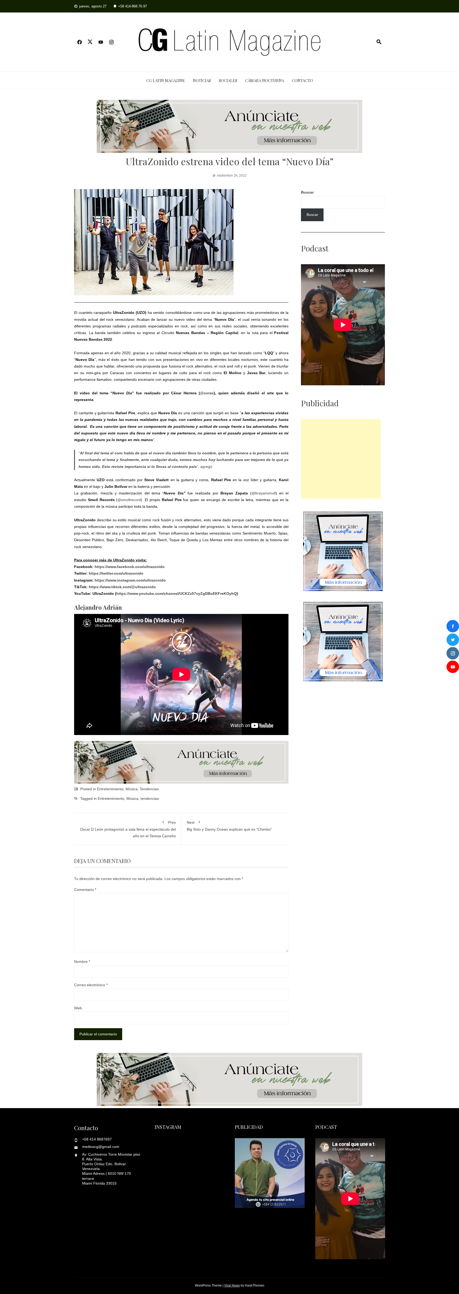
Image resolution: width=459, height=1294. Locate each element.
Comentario (85, 889)
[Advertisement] (341, 459)
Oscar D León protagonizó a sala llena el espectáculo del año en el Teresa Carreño (128, 829)
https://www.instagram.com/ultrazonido (130, 580)
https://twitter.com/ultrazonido (116, 573)
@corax (207, 393)
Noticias (202, 80)
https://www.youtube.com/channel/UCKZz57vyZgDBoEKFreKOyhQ (176, 593)
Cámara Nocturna (264, 80)
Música (132, 789)
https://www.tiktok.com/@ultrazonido (122, 587)
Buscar (307, 192)
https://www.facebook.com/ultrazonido (130, 567)
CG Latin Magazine (165, 80)
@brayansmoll (264, 493)
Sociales (228, 80)
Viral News (232, 1285)
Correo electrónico (91, 985)
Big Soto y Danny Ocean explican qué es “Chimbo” (229, 825)
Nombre (82, 961)
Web (78, 1008)
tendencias (150, 798)
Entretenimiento (110, 789)
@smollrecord (129, 500)
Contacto (302, 80)
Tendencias (149, 789)
